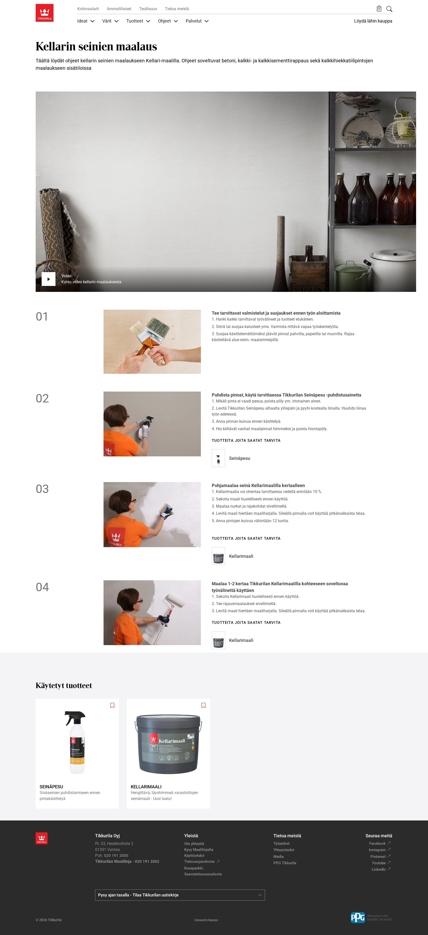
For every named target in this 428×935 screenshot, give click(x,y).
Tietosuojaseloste (199, 861)
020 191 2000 (116, 855)
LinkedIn (379, 869)
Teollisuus (148, 8)
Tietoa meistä (177, 8)
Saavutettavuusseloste (203, 874)
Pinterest (378, 856)
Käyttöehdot (194, 855)
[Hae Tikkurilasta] (389, 9)
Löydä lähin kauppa (373, 21)
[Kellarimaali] (170, 754)
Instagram (377, 850)
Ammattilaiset (119, 8)
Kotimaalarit (88, 8)
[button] (379, 8)
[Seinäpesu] (79, 754)
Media (278, 856)
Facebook (377, 843)
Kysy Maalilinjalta (198, 849)
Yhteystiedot (283, 850)
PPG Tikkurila (284, 863)
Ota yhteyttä (194, 844)
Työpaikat (281, 843)
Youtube (379, 863)
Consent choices (206, 920)
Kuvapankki (193, 868)
